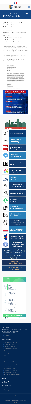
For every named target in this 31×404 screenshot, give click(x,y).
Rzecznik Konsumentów (9, 368)
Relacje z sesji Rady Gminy (10, 361)
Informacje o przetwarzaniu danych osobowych (15, 400)
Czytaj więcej (7, 335)
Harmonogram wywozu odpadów (12, 364)
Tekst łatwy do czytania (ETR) (10, 342)
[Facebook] (14, 3)
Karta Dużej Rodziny (8, 366)
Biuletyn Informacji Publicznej (10, 348)
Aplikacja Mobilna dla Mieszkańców (12, 374)
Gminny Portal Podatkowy (10, 372)
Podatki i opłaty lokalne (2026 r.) (11, 370)
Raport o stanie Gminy (9, 350)
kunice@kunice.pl (21, 1)
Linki (5, 355)
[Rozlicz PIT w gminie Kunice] (15, 124)
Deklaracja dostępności (9, 346)
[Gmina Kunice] (15, 7)
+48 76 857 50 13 (11, 1)
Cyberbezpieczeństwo (9, 344)
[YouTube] (16, 3)
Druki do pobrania (8, 353)
